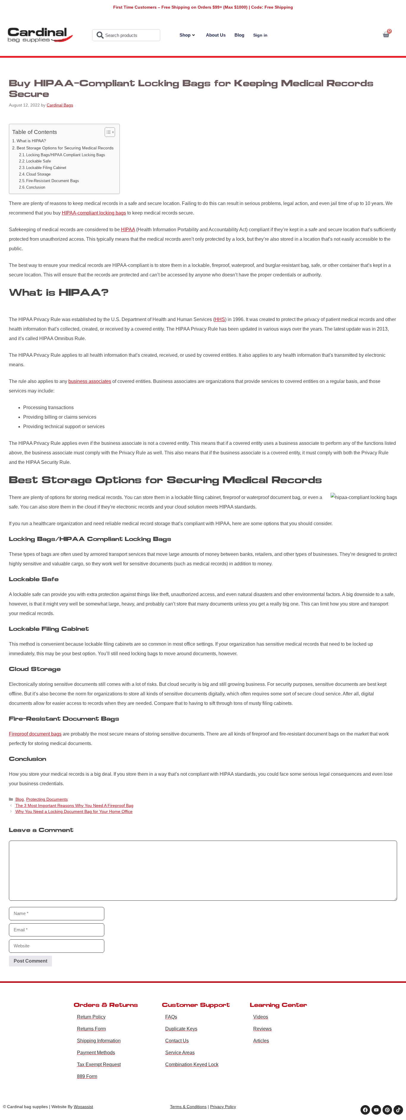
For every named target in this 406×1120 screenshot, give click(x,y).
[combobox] (126, 35)
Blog (239, 34)
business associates (89, 381)
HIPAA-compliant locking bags (94, 212)
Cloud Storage (38, 174)
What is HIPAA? (31, 140)
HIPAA (128, 229)
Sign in (260, 35)
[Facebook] (365, 1110)
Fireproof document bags (35, 733)
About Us (216, 34)
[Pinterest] (387, 1110)
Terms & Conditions (188, 1106)
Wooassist (83, 1106)
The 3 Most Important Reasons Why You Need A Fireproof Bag (74, 805)
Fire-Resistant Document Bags (52, 181)
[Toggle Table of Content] (107, 132)
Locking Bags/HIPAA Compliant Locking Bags (65, 155)
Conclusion (35, 187)
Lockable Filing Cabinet (46, 167)
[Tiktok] (398, 1110)
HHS (220, 319)
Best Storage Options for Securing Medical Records (65, 148)
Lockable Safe (38, 161)
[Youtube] (376, 1110)
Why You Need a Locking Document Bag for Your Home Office (74, 811)
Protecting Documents (47, 799)
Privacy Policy (223, 1106)
